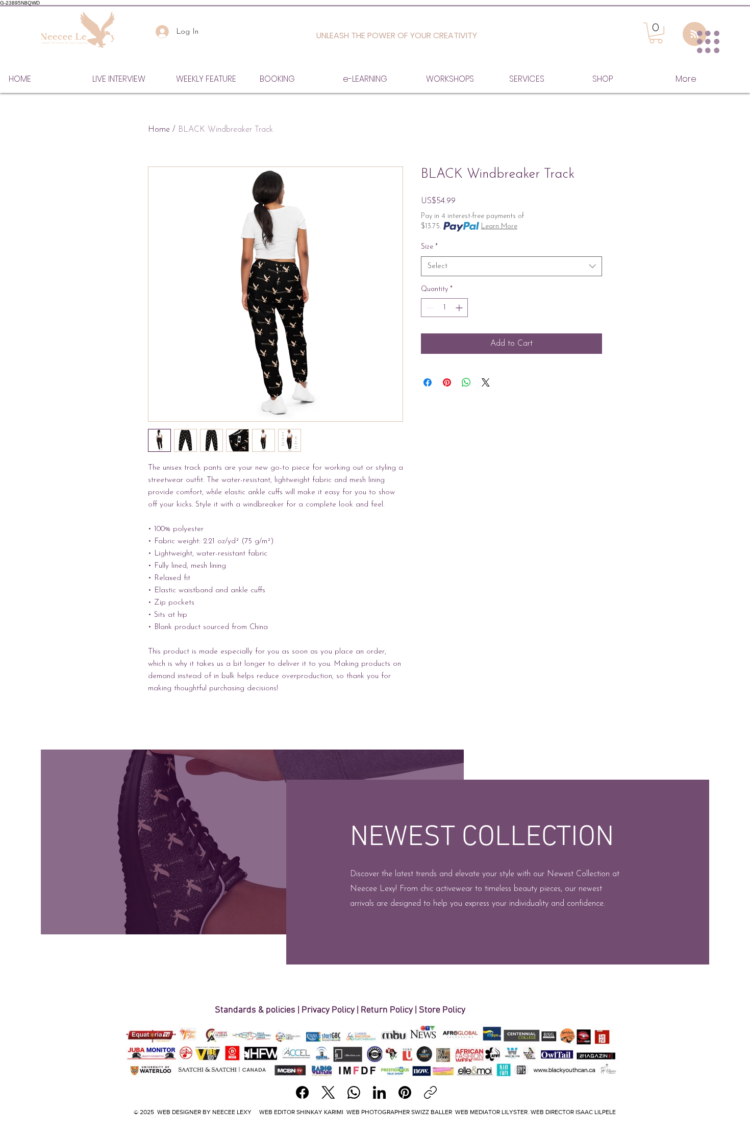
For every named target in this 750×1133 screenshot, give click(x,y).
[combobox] (511, 266)
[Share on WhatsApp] (466, 382)
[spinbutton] (444, 308)
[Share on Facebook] (427, 382)
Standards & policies (256, 1010)
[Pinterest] (404, 1092)
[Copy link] (430, 1092)
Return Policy (387, 1010)
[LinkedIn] (379, 1092)
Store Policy (442, 1010)
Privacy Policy (328, 1010)
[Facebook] (302, 1092)
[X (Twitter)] (328, 1092)
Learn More (499, 226)
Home (159, 130)
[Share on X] (486, 382)
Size (429, 247)
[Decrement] (428, 308)
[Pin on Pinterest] (447, 382)
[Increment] (460, 308)
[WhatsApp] (353, 1092)
